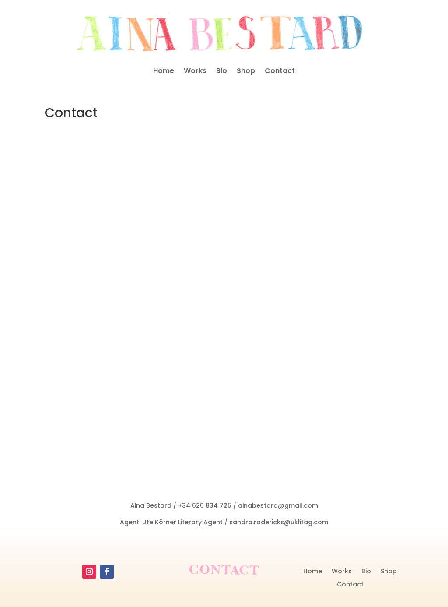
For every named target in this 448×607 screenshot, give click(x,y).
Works (195, 72)
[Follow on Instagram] (89, 572)
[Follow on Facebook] (107, 572)
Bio (221, 72)
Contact (280, 72)
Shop (246, 72)
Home (163, 72)
